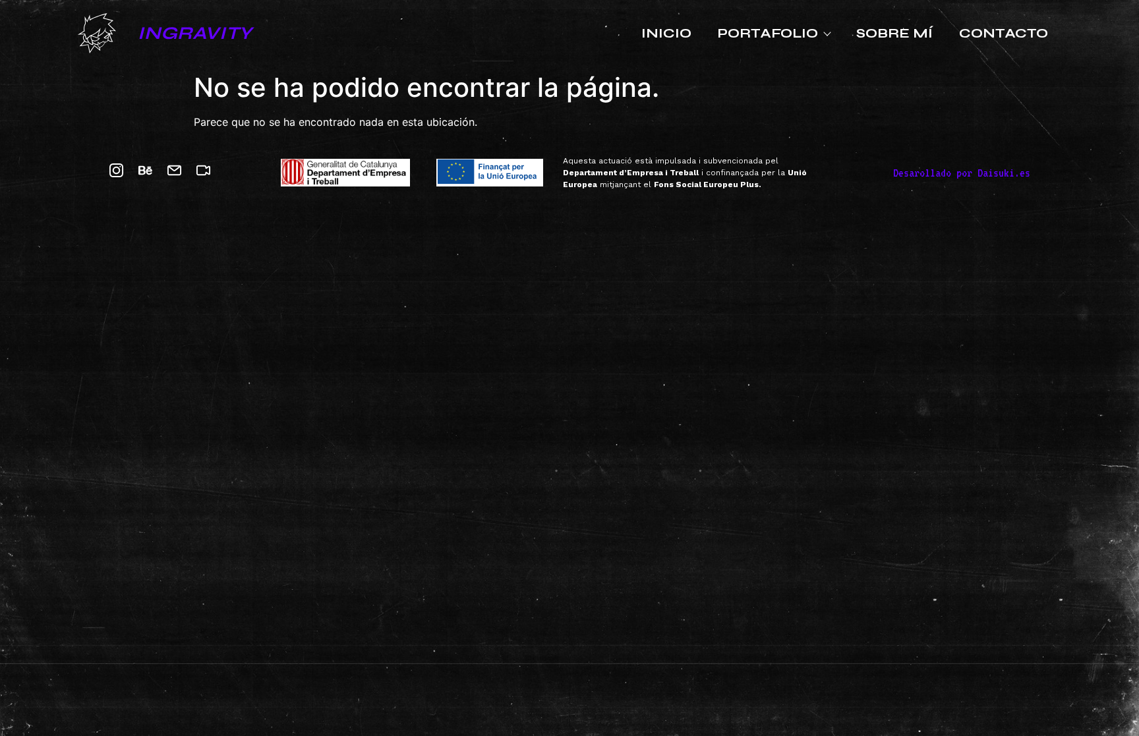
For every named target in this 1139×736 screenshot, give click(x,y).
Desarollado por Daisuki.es (961, 172)
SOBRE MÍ (894, 33)
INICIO (666, 33)
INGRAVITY (195, 32)
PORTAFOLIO (768, 33)
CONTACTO (1003, 33)
